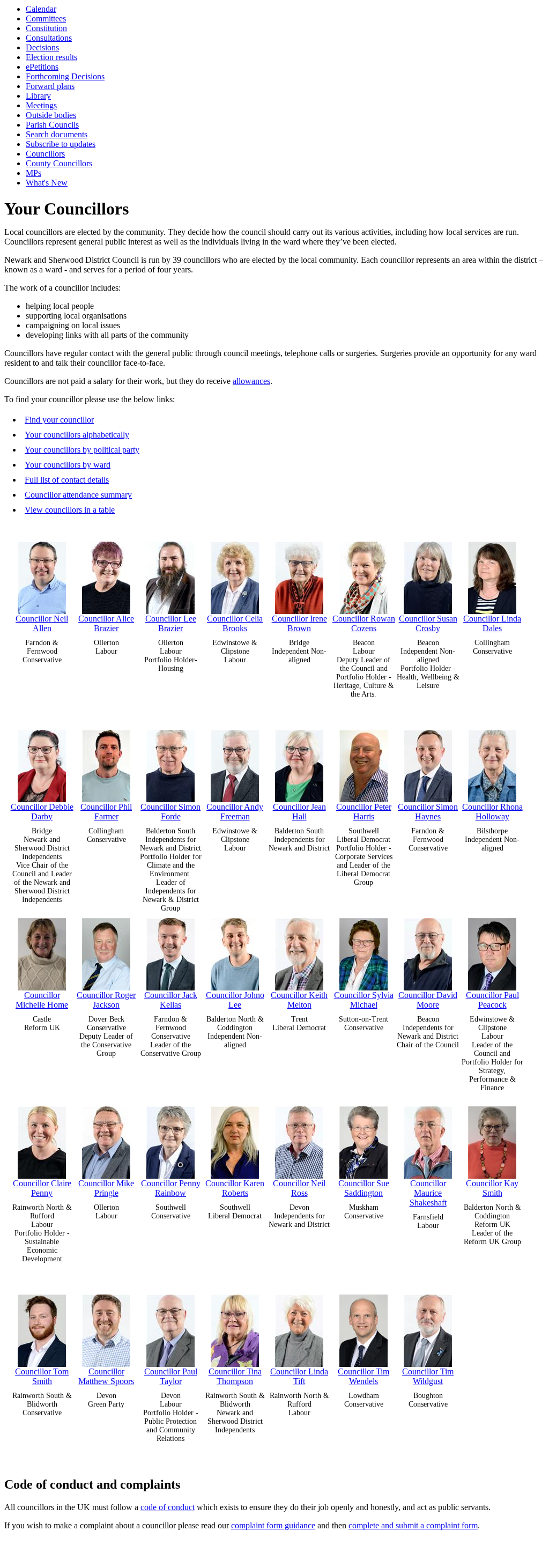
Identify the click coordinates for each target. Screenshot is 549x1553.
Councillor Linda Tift (299, 1376)
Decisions (42, 47)
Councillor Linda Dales (492, 623)
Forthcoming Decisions (65, 76)
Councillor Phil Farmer (106, 811)
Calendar (41, 8)
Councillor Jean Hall (299, 811)
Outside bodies (51, 115)
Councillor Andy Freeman (234, 811)
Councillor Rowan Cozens (363, 623)
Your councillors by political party (82, 449)
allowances (251, 381)
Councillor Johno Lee (235, 999)
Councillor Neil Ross (299, 1188)
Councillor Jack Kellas (170, 999)
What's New (47, 182)
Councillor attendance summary (78, 494)
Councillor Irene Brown (299, 623)
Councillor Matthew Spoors (106, 1376)
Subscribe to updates (60, 144)
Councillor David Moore (427, 999)
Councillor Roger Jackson (106, 999)
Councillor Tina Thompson (235, 1376)
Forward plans (50, 86)
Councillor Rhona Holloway (492, 811)
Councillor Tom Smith (42, 1376)
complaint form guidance (273, 1525)
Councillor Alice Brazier (106, 623)
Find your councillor (59, 419)
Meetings (41, 105)
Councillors (45, 153)
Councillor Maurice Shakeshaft (428, 1193)
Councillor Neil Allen (42, 623)
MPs (33, 173)
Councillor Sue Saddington (363, 1188)
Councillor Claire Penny (42, 1188)
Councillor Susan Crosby (428, 623)
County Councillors (59, 163)
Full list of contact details (67, 479)
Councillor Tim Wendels (363, 1376)
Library (38, 95)
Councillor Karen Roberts (234, 1188)
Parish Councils (52, 124)
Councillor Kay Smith (492, 1188)
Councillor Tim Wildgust (428, 1376)
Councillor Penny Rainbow (171, 1188)
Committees (46, 18)
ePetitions (42, 66)
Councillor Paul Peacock (492, 999)
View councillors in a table (70, 509)
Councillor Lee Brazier (170, 623)
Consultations (49, 37)
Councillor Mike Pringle (106, 1188)
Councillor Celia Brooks (235, 623)
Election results (51, 57)
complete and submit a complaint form (413, 1525)
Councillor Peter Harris (363, 811)
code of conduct (167, 1507)
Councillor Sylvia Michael (364, 999)
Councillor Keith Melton (299, 999)
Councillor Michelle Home (42, 999)
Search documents (56, 134)
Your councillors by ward (67, 464)
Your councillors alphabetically (77, 434)
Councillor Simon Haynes (428, 811)
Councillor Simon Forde (170, 811)
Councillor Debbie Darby (42, 811)
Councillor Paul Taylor (170, 1376)
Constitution (46, 28)
